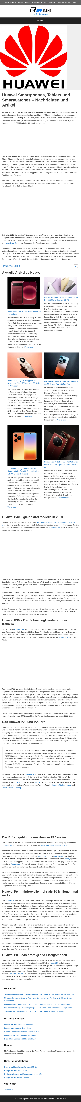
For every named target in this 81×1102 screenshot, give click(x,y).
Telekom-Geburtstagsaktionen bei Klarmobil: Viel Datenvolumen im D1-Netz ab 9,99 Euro (39, 994)
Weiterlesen (28, 347)
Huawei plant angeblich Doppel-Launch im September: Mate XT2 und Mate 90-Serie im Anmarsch (23, 383)
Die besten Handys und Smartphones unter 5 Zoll (23, 1074)
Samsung (42, 856)
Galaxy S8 (58, 856)
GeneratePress (61, 1099)
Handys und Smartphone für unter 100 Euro (21, 1067)
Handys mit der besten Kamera (16, 1078)
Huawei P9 (10, 901)
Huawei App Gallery (12, 243)
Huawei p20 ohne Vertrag (61, 785)
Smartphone (16, 864)
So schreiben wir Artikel (39, 2)
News (74, 2)
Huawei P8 (54, 963)
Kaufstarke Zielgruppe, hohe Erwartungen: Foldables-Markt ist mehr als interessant (37, 1004)
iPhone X (38, 782)
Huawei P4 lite (54, 528)
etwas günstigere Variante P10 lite (54, 845)
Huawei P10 (29, 774)
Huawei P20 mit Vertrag (11, 788)
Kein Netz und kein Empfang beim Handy (20, 1035)
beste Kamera (64, 637)
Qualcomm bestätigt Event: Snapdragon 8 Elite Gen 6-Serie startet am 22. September (38, 1008)
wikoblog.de (9, 1090)
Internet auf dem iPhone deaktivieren (18, 1025)
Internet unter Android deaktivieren (17, 1028)
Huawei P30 (19, 629)
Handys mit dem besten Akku (15, 1071)
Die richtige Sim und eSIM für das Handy (20, 1039)
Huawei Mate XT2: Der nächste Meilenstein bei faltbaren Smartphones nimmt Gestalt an (61, 464)
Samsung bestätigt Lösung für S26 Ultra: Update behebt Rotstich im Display (34, 1011)
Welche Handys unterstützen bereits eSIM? (21, 1032)
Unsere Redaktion (10, 2)
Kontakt (27, 2)
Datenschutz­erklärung (64, 2)
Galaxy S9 (18, 782)
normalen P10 (7, 845)
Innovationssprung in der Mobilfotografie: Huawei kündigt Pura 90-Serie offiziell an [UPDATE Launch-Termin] (23, 471)
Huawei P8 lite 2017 (17, 974)
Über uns (20, 2)
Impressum (52, 2)
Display (67, 859)
